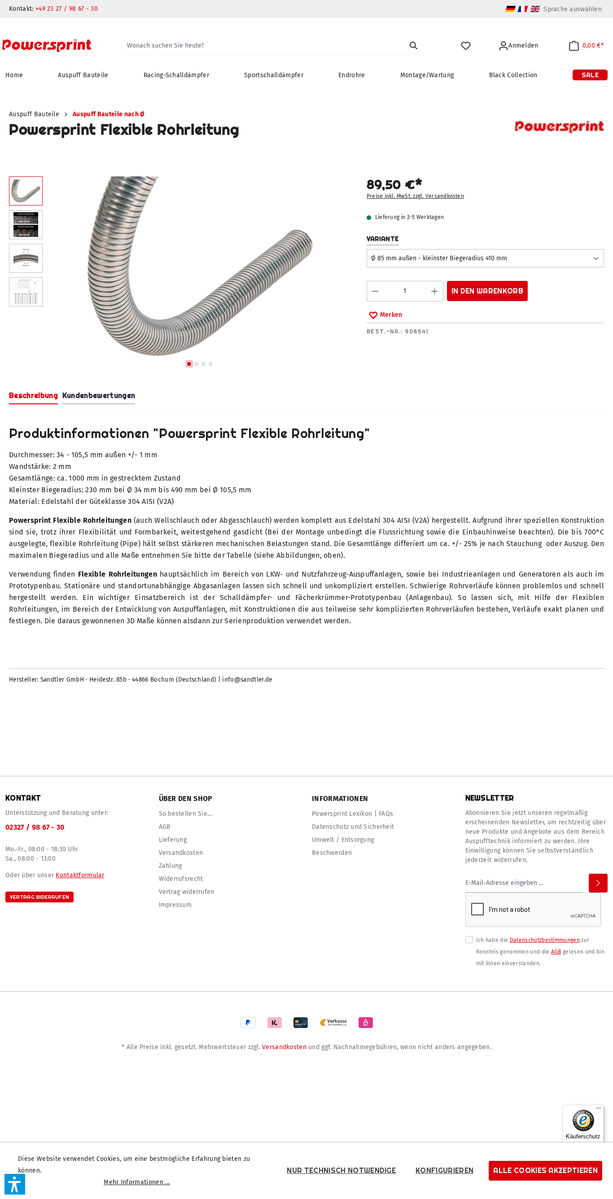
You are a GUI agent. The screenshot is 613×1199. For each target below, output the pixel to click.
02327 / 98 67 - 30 (35, 827)
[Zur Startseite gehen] (47, 46)
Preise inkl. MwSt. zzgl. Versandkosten (415, 196)
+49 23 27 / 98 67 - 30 (66, 9)
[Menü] (598, 1110)
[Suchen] (413, 45)
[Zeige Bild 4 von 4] (211, 364)
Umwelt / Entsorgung (343, 840)
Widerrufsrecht (181, 879)
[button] (14, 1184)
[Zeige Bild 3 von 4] (204, 364)
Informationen (340, 798)
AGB (165, 827)
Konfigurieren (444, 1170)
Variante (383, 238)
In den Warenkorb (487, 291)
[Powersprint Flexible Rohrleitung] (200, 266)
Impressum (175, 905)
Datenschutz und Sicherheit (353, 827)
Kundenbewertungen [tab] (98, 395)
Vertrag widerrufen (39, 897)
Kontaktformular (80, 875)
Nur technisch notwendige (341, 1170)
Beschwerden (332, 853)
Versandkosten (181, 853)
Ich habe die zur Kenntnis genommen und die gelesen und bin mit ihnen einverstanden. (540, 952)
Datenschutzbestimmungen (545, 940)
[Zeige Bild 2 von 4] (196, 364)
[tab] (33, 396)
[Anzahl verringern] (375, 291)
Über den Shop (186, 798)
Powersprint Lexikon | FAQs (352, 814)
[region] (179, 274)
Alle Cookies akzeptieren (545, 1170)
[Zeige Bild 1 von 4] (189, 364)
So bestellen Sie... (185, 814)
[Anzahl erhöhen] (434, 291)
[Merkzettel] (466, 46)
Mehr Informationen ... (137, 1182)
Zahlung (170, 866)
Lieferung (173, 840)
